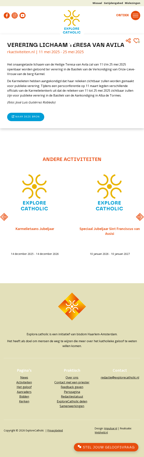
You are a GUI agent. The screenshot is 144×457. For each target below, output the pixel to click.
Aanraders (24, 392)
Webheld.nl (101, 432)
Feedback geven (72, 387)
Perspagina (72, 392)
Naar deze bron (27, 117)
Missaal (97, 3)
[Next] (140, 217)
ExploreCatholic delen (72, 401)
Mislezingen (132, 3)
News (24, 377)
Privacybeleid (55, 430)
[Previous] (4, 217)
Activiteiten (24, 382)
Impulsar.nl (110, 428)
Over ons (72, 377)
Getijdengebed (113, 3)
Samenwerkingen (72, 406)
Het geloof (24, 387)
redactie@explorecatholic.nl (120, 377)
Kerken (24, 401)
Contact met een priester (71, 382)
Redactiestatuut (72, 396)
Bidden (24, 396)
